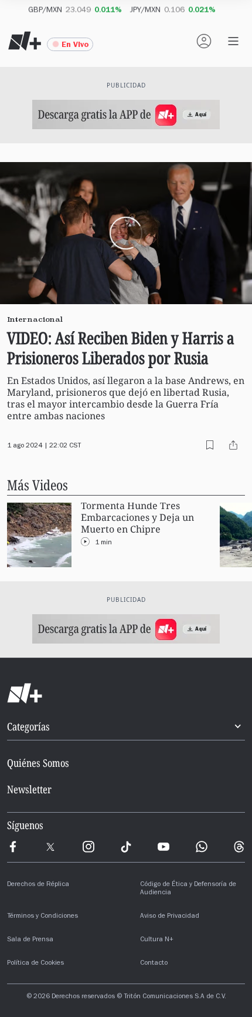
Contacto (154, 963)
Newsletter (29, 789)
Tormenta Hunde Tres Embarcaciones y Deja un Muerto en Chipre (137, 518)
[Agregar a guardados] (210, 445)
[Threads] (239, 847)
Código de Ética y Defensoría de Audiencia (188, 889)
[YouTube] (163, 847)
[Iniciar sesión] (204, 41)
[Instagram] (88, 847)
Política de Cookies (35, 963)
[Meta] (13, 847)
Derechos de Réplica (38, 884)
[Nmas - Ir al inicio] (24, 41)
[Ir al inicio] (126, 693)
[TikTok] (126, 847)
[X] (50, 847)
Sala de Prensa (30, 940)
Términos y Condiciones (42, 916)
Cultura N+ (156, 940)
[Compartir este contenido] (233, 445)
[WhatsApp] (201, 847)
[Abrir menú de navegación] (233, 41)
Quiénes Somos (38, 763)
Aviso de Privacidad (169, 916)
